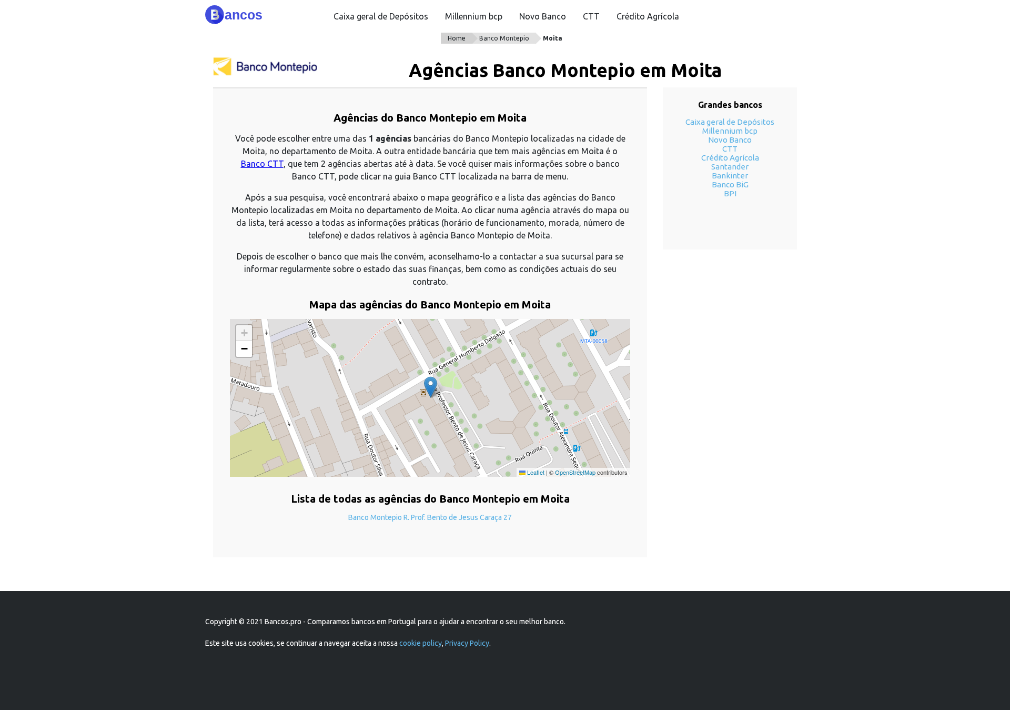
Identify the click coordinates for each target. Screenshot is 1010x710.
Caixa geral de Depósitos (381, 16)
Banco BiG (730, 184)
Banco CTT (262, 163)
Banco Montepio (504, 38)
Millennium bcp (473, 16)
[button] (430, 387)
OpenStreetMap (575, 472)
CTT (591, 16)
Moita (552, 38)
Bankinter (730, 175)
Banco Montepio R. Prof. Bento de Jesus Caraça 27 (430, 517)
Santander (730, 166)
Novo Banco (542, 16)
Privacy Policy (467, 643)
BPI (730, 193)
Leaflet (535, 472)
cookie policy (420, 643)
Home (457, 38)
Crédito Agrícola (648, 16)
